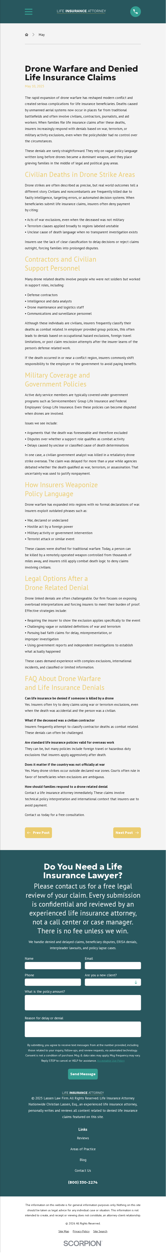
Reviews (83, 1138)
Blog (83, 1160)
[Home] (81, 12)
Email (89, 959)
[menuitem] (63, 1231)
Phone (29, 975)
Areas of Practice (83, 1149)
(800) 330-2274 (83, 1182)
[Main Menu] (28, 11)
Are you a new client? (101, 975)
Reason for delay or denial (44, 1018)
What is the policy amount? (45, 991)
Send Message (83, 1074)
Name (29, 959)
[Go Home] (26, 34)
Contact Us (83, 1170)
